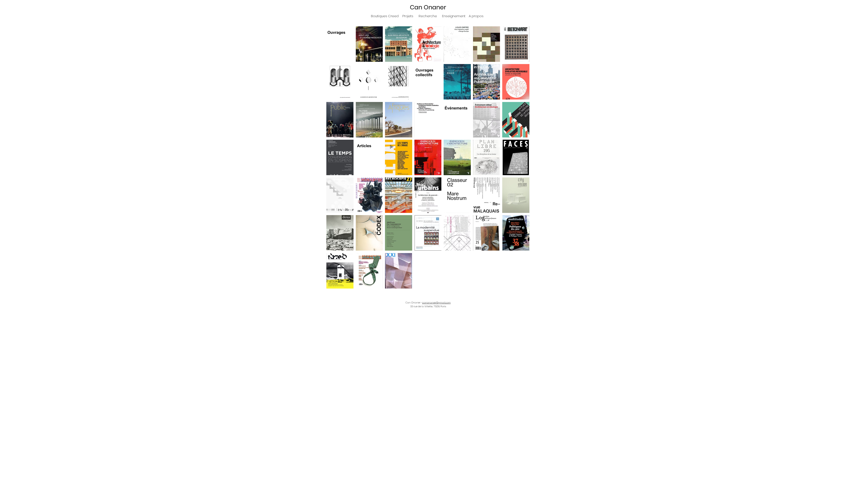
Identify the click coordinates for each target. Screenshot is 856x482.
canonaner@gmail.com (436, 302)
